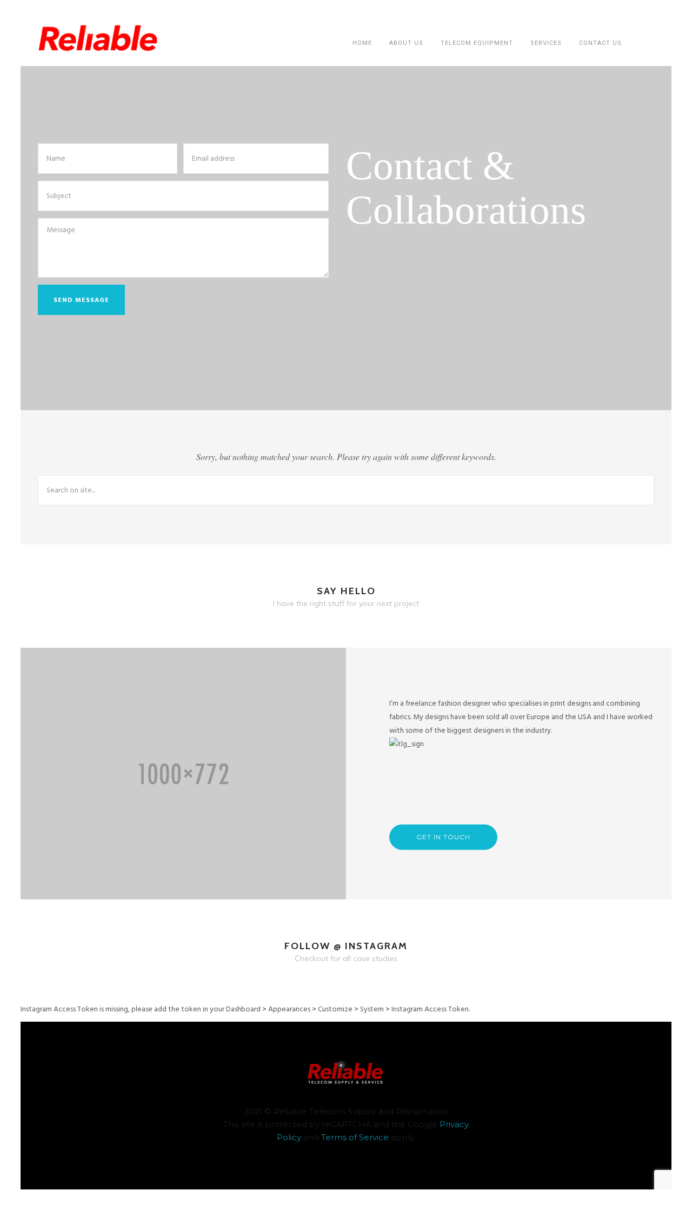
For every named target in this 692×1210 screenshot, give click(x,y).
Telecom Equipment (477, 43)
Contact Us (600, 43)
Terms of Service (355, 1137)
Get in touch (443, 837)
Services (546, 43)
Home (362, 43)
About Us (406, 43)
